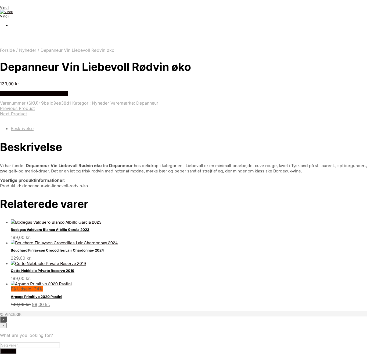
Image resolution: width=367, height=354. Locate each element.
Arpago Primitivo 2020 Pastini (36, 296)
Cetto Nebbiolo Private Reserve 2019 (42, 270)
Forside (7, 50)
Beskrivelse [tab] (22, 128)
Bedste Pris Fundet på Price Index (34, 93)
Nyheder (27, 50)
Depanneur (147, 103)
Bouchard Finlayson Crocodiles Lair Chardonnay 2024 (57, 250)
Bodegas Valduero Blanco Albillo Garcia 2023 (50, 229)
